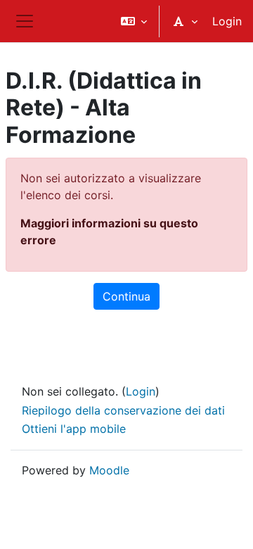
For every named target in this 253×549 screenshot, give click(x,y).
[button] (134, 21)
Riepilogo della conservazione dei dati (123, 410)
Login (227, 21)
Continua (126, 296)
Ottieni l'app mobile (74, 429)
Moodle (109, 470)
